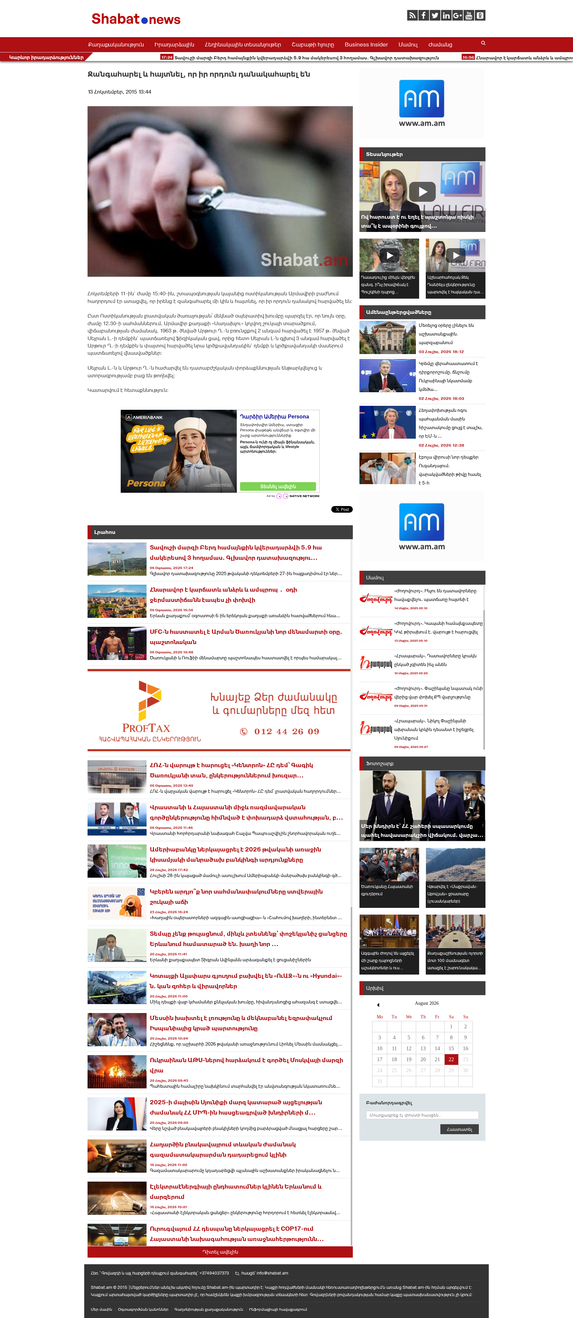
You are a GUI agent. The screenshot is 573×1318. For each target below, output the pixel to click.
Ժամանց (440, 44)
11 (394, 1048)
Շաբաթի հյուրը (313, 44)
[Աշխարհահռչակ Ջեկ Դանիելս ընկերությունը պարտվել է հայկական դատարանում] (455, 255)
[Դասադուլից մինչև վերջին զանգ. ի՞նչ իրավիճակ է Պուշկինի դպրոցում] (389, 255)
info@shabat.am (272, 1273)
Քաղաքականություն (116, 44)
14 (437, 1048)
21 (437, 1059)
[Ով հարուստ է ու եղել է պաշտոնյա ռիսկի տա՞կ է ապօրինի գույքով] (422, 196)
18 (394, 1059)
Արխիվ (374, 988)
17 (379, 1059)
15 (451, 1048)
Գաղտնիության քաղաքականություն (208, 1309)
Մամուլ (408, 44)
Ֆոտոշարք (380, 763)
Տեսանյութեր (384, 154)
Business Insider (366, 44)
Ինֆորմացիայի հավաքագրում (278, 1309)
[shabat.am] (137, 25)
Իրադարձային (174, 44)
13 (423, 1048)
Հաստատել (459, 1129)
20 (423, 1059)
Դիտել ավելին (220, 1251)
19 (409, 1059)
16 (465, 1048)
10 (379, 1048)
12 (409, 1048)
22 (451, 1059)
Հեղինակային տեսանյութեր (243, 44)
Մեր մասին (101, 1309)
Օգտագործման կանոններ (143, 1309)
